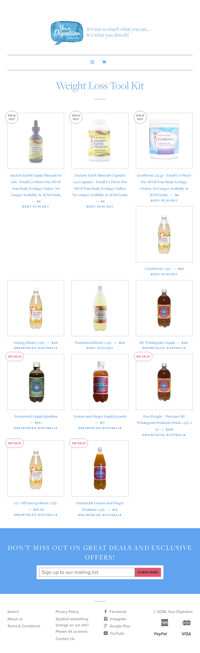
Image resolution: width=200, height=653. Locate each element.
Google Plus (119, 626)
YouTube (116, 633)
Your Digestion (180, 611)
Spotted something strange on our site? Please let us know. (72, 625)
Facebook (117, 611)
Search (13, 611)
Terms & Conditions (23, 626)
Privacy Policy (67, 611)
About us (15, 619)
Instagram (117, 619)
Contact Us (65, 638)
